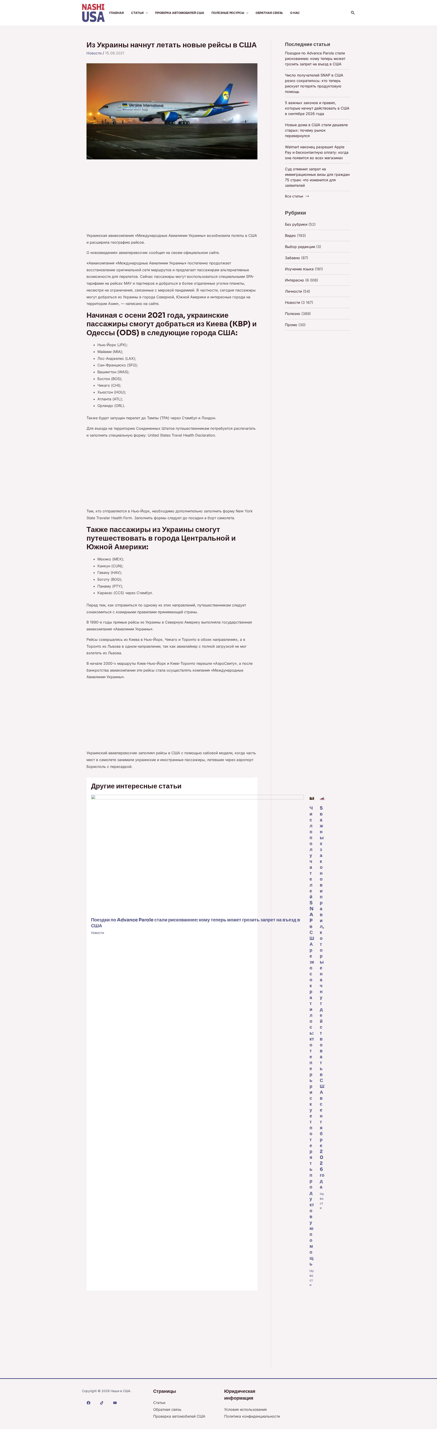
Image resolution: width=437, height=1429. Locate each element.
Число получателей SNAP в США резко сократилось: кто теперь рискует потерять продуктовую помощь (312, 1036)
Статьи (137, 13)
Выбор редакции (300, 246)
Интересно (294, 280)
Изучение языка (299, 269)
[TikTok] (101, 1402)
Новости (94, 53)
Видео (290, 235)
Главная (116, 13)
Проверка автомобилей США (179, 13)
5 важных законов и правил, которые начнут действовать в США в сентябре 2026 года (322, 997)
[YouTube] (115, 1402)
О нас (295, 13)
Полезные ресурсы (227, 13)
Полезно (292, 313)
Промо (291, 324)
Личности (293, 291)
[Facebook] (88, 1402)
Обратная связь (269, 13)
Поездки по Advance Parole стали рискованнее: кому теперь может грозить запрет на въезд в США (315, 58)
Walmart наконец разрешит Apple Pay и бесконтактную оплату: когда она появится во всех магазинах (316, 152)
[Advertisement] (171, 198)
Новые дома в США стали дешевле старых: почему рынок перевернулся (316, 130)
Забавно (292, 258)
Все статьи (294, 196)
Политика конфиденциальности (252, 1416)
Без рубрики (296, 224)
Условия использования (245, 1409)
